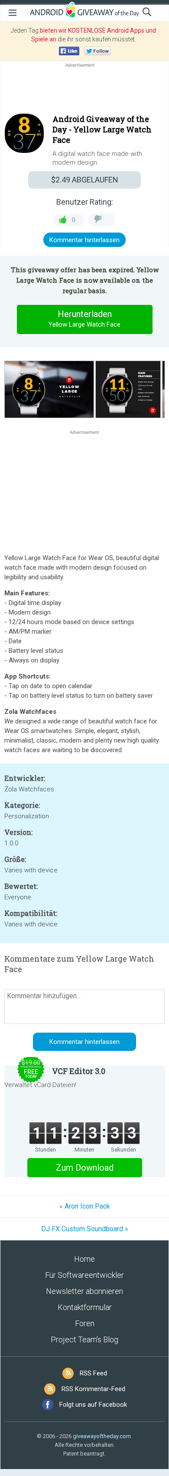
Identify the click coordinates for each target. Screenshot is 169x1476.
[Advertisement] (84, 90)
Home (84, 1258)
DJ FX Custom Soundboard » (84, 1229)
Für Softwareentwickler (84, 1275)
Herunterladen (84, 318)
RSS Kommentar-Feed (93, 1389)
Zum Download (85, 1167)
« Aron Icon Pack (84, 1206)
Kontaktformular (85, 1307)
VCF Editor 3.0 (78, 1071)
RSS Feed (93, 1373)
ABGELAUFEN (84, 179)
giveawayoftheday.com (102, 1436)
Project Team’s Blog (84, 1339)
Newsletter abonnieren (84, 1291)
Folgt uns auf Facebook (93, 1404)
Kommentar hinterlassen (84, 240)
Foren (84, 1323)
